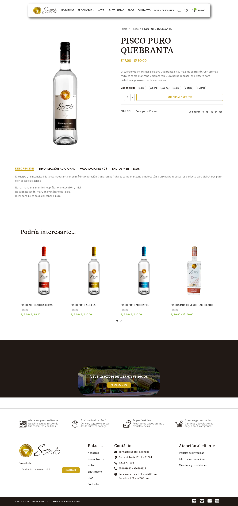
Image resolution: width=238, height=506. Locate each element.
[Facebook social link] (203, 111)
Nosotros (93, 453)
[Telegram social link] (220, 111)
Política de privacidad (191, 453)
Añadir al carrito (179, 97)
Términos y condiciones (193, 465)
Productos (94, 459)
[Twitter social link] (207, 111)
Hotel (91, 465)
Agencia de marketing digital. (66, 501)
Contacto (93, 484)
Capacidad (127, 88)
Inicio (124, 29)
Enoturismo (95, 472)
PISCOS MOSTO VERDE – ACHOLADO (192, 305)
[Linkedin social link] (216, 111)
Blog (90, 478)
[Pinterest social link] (212, 111)
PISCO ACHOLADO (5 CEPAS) (37, 305)
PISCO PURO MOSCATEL (135, 305)
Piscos (135, 29)
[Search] (179, 10)
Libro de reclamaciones (192, 459)
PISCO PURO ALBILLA (83, 305)
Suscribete (25, 463)
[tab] (24, 166)
